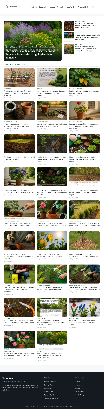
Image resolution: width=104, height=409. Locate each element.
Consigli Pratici (49, 385)
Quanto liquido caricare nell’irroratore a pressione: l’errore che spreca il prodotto (19, 289)
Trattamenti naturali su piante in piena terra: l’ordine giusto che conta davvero (84, 288)
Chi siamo (78, 382)
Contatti (77, 388)
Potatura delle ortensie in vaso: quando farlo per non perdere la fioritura (19, 354)
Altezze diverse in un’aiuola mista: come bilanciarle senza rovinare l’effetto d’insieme (50, 355)
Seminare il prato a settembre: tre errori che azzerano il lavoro (19, 158)
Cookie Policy (79, 395)
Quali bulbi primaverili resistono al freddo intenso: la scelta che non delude (82, 322)
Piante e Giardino (49, 395)
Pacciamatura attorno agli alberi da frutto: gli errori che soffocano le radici (84, 255)
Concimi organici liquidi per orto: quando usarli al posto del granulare (50, 288)
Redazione (78, 385)
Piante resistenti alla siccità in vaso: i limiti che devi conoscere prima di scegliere (18, 93)
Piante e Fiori (83, 7)
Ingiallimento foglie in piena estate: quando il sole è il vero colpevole (50, 255)
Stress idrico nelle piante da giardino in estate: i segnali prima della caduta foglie (84, 192)
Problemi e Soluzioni (38, 7)
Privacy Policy (79, 392)
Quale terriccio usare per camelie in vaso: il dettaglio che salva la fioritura (51, 224)
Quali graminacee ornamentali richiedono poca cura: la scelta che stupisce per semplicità (50, 322)
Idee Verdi (70, 7)
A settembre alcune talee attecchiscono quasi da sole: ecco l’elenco (52, 125)
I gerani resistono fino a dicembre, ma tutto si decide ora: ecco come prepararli (84, 126)
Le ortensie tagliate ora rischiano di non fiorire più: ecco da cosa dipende (18, 191)
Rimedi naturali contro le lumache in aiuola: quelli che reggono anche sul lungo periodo (83, 159)
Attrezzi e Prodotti (56, 7)
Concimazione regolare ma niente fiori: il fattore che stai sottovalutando (19, 224)
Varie (93, 7)
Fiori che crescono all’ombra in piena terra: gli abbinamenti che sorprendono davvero (52, 192)
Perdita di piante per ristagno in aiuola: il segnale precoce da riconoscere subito (52, 159)
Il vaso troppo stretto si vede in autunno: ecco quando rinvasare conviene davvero (16, 126)
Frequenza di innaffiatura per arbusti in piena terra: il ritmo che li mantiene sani (84, 224)
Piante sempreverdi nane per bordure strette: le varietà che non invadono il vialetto (51, 93)
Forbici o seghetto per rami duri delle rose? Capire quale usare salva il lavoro (19, 321)
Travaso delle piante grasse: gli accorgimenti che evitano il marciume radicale (18, 256)
